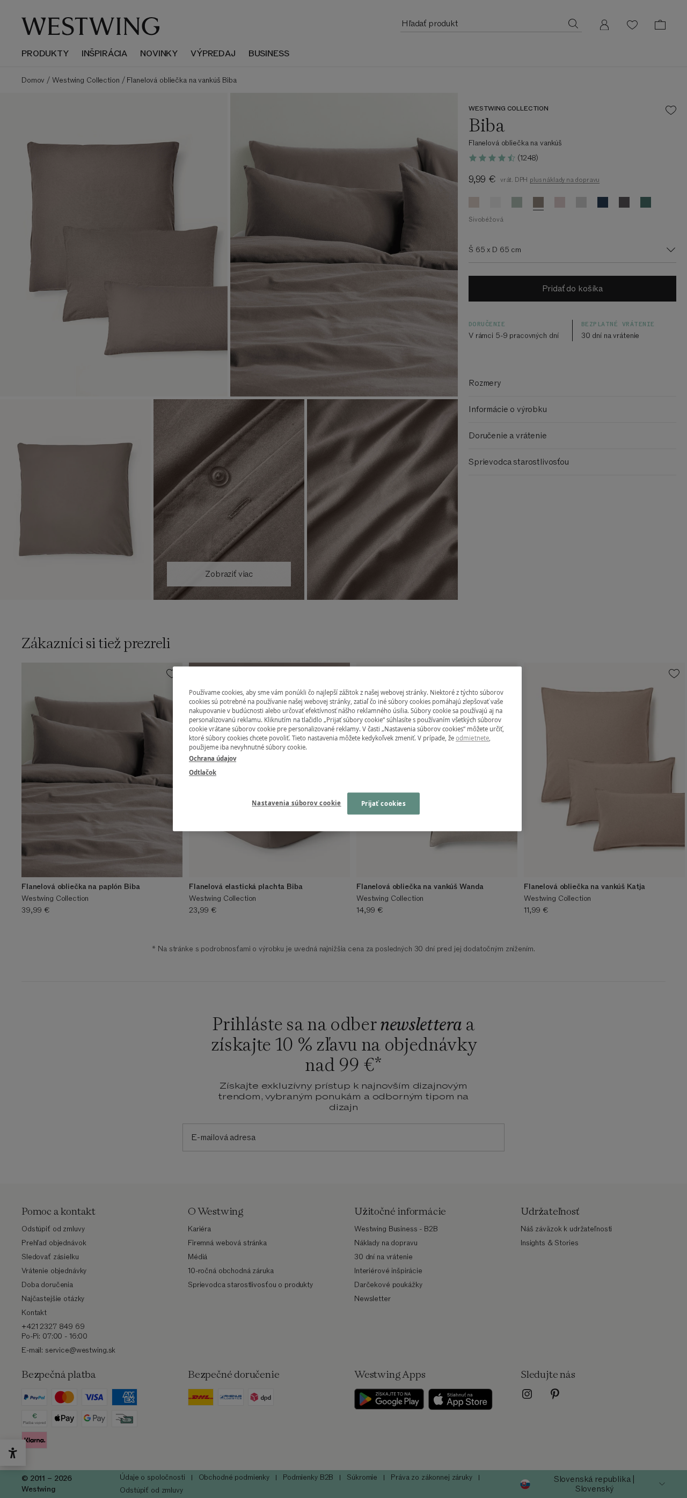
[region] (347, 748)
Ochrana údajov (212, 759)
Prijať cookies (383, 803)
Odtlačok (202, 772)
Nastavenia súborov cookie (296, 803)
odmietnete (472, 739)
